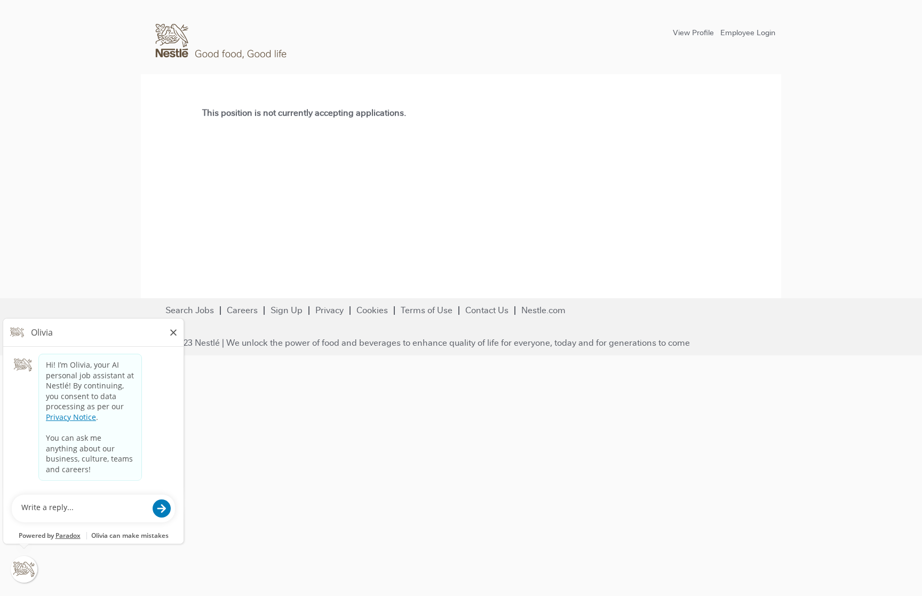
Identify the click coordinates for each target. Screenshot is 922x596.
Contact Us (486, 310)
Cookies (372, 310)
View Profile (693, 32)
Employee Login (747, 32)
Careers (242, 310)
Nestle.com (543, 310)
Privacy (329, 310)
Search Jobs (189, 310)
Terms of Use (426, 310)
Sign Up (287, 310)
